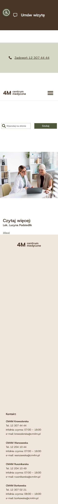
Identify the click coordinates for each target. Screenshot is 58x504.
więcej (6, 232)
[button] (50, 93)
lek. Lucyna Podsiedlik (17, 225)
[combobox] (16, 126)
